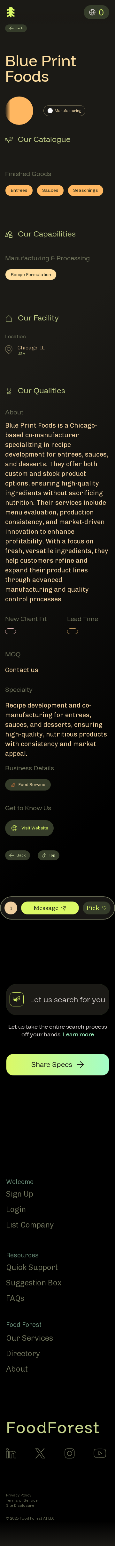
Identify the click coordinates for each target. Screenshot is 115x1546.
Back (21, 855)
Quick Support (32, 1267)
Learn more (78, 1034)
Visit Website (29, 829)
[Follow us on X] (40, 1453)
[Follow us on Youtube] (100, 1453)
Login (16, 1209)
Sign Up (19, 1194)
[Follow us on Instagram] (70, 1453)
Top (52, 855)
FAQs (15, 1298)
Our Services (29, 1338)
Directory (23, 1353)
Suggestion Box (34, 1282)
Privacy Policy (18, 1495)
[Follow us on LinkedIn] (11, 1453)
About (17, 1369)
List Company (30, 1224)
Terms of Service (22, 1500)
